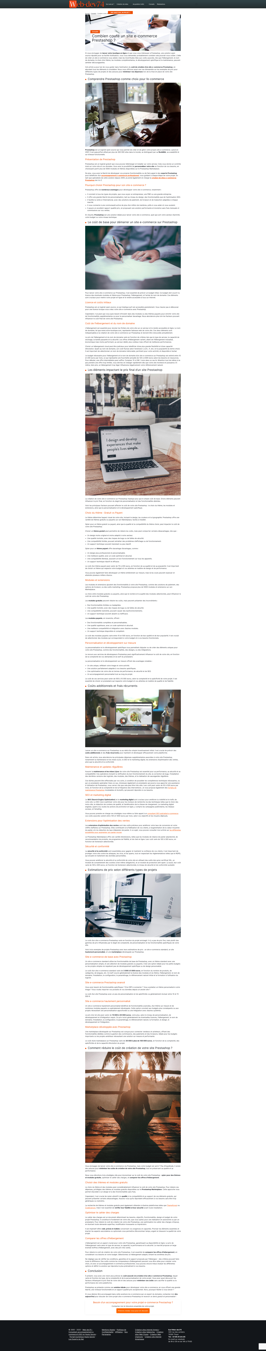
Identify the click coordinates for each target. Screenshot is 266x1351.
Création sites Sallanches (145, 1332)
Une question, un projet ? (120, 12)
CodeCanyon (90, 1208)
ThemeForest (172, 1205)
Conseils (151, 4)
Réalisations (161, 4)
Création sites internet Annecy (147, 1330)
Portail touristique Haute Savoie (82, 1337)
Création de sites (122, 4)
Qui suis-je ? (110, 4)
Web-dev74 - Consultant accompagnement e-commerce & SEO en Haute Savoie (82, 1332)
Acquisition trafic (138, 4)
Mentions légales (108, 1330)
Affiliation (119, 1332)
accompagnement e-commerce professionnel (120, 175)
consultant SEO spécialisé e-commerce (162, 813)
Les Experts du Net (76, 1339)
